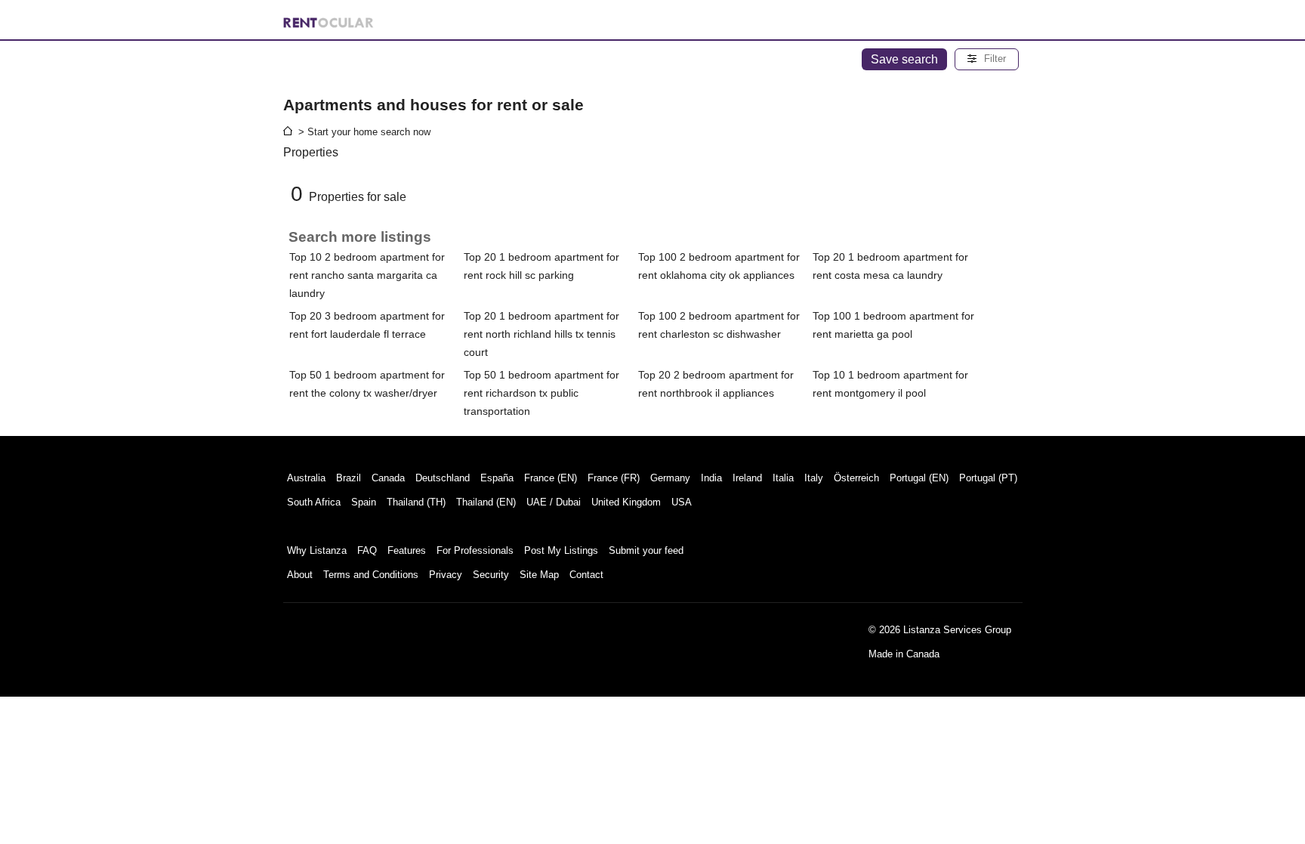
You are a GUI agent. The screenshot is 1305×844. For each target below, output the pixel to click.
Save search (904, 59)
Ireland (747, 478)
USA (681, 502)
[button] (987, 59)
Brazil (348, 478)
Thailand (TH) (416, 502)
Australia (306, 478)
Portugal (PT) (988, 478)
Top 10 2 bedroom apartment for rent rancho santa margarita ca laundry (367, 275)
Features (406, 550)
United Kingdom (626, 502)
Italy (813, 478)
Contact (586, 574)
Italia (783, 478)
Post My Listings (561, 550)
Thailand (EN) (486, 502)
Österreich (856, 478)
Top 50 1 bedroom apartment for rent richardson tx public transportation (541, 393)
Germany (670, 478)
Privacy (445, 574)
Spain (363, 502)
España (497, 478)
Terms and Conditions (370, 574)
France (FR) (614, 478)
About (300, 574)
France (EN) (550, 478)
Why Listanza (317, 550)
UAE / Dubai (553, 502)
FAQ (367, 550)
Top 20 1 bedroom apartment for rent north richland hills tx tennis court (541, 334)
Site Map (539, 574)
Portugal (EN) (919, 478)
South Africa (314, 502)
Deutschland (442, 478)
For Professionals (475, 550)
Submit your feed (646, 550)
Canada (388, 478)
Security (491, 574)
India (711, 478)
